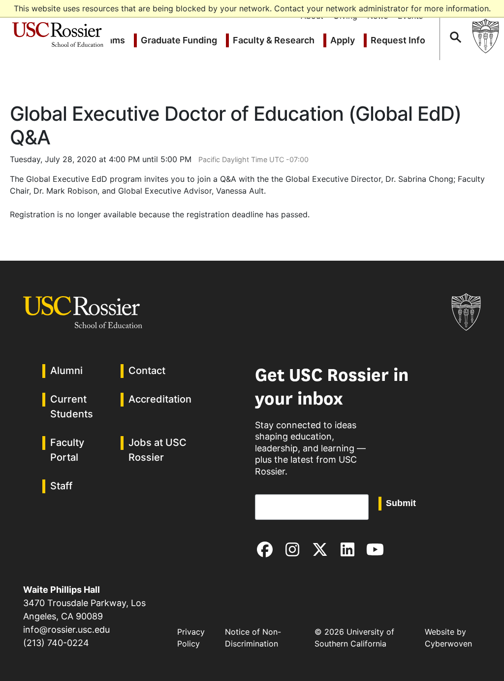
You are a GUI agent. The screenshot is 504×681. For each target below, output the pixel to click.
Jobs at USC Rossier (157, 450)
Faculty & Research (274, 40)
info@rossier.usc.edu (66, 629)
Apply (342, 40)
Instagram (292, 549)
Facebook (265, 549)
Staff (61, 486)
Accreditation (159, 399)
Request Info (398, 40)
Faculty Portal (67, 450)
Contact (146, 370)
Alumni (66, 370)
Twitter (320, 549)
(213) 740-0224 (56, 643)
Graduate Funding (179, 40)
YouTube (375, 549)
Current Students (71, 406)
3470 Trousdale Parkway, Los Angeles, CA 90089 (84, 602)
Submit (401, 503)
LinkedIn (347, 549)
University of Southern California (485, 36)
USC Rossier (58, 28)
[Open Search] (455, 28)
